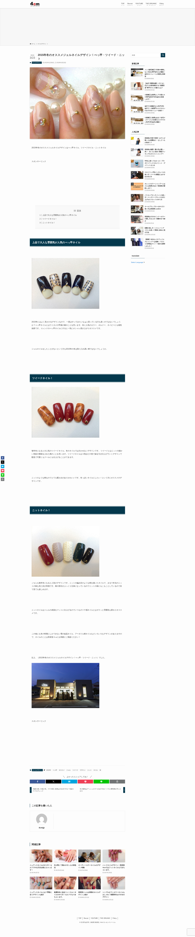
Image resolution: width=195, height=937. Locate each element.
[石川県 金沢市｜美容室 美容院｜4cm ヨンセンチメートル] (35, 4)
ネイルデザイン (36, 62)
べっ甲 (55, 770)
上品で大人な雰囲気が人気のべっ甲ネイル (59, 215)
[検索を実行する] (163, 55)
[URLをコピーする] (117, 781)
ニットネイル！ (48, 223)
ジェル (68, 770)
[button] (37, 781)
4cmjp (42, 828)
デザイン (82, 770)
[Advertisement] (97, 26)
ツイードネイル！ (49, 219)
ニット (89, 770)
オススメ (61, 770)
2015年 (48, 770)
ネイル (96, 770)
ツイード (75, 770)
